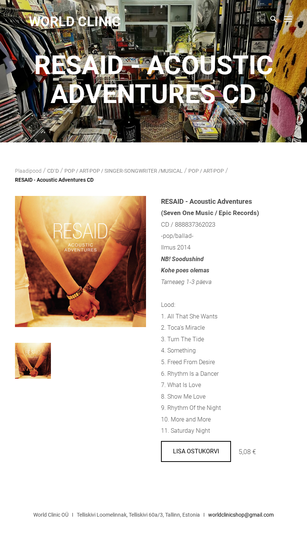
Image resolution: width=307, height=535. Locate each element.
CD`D (53, 171)
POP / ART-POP (206, 171)
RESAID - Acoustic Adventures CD (54, 180)
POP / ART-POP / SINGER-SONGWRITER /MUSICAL (123, 171)
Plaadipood (28, 171)
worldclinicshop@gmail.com (241, 515)
